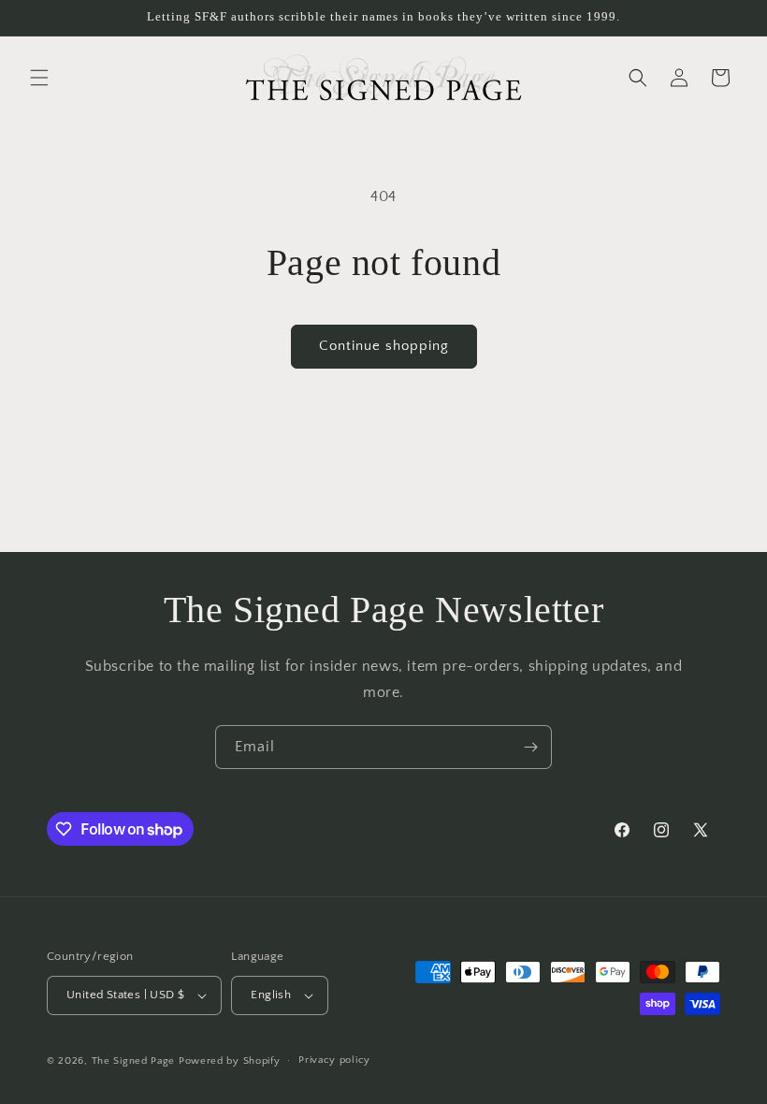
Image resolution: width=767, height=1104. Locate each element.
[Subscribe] (530, 747)
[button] (39, 77)
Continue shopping (384, 346)
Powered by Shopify (230, 1061)
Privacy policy (334, 1060)
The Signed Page (134, 1061)
